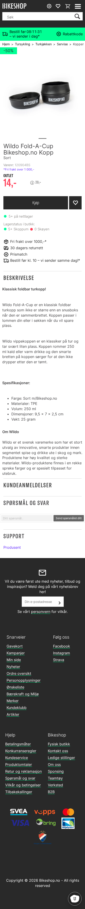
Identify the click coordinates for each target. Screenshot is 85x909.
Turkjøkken (43, 44)
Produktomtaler (18, 764)
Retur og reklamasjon (23, 771)
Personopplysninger (24, 680)
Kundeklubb (17, 707)
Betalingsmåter (18, 744)
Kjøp (35, 202)
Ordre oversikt (19, 673)
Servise (62, 44)
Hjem (6, 44)
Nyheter (13, 666)
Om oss (54, 764)
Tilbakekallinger (18, 792)
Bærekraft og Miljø (23, 694)
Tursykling (22, 44)
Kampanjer (16, 653)
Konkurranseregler (20, 751)
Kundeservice (16, 757)
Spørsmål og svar (20, 778)
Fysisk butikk (59, 744)
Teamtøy (55, 778)
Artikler (13, 714)
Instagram (61, 653)
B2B (51, 792)
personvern (40, 611)
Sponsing (56, 771)
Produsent (12, 547)
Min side (14, 660)
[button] (42, 278)
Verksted (55, 785)
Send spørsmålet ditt (69, 518)
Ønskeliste (15, 687)
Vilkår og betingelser (23, 785)
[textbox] (27, 518)
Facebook (61, 646)
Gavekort (15, 646)
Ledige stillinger (61, 757)
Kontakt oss (58, 751)
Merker (13, 700)
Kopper (78, 44)
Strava (58, 660)
